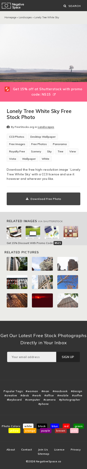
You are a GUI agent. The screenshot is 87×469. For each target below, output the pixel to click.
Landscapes (25, 17)
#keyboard (14, 399)
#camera (50, 399)
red (66, 426)
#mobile (63, 395)
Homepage (10, 17)
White (45, 158)
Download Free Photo (46, 199)
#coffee (77, 395)
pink (74, 430)
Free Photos (39, 144)
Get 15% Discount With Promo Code (34, 243)
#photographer (69, 399)
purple (45, 430)
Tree (60, 151)
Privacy (76, 449)
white (28, 426)
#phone (43, 404)
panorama (60, 144)
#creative (10, 395)
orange (30, 430)
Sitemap (44, 453)
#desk (25, 395)
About (10, 449)
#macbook (60, 391)
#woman (32, 391)
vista (12, 158)
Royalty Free (17, 151)
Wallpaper (29, 158)
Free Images (17, 144)
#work (36, 395)
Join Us (43, 449)
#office (49, 395)
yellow (14, 430)
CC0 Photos (16, 136)
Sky (49, 151)
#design (76, 391)
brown (60, 430)
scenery (36, 151)
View (72, 151)
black (42, 426)
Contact (26, 449)
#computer (32, 399)
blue (55, 426)
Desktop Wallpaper (43, 136)
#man (45, 391)
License (59, 449)
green (79, 426)
